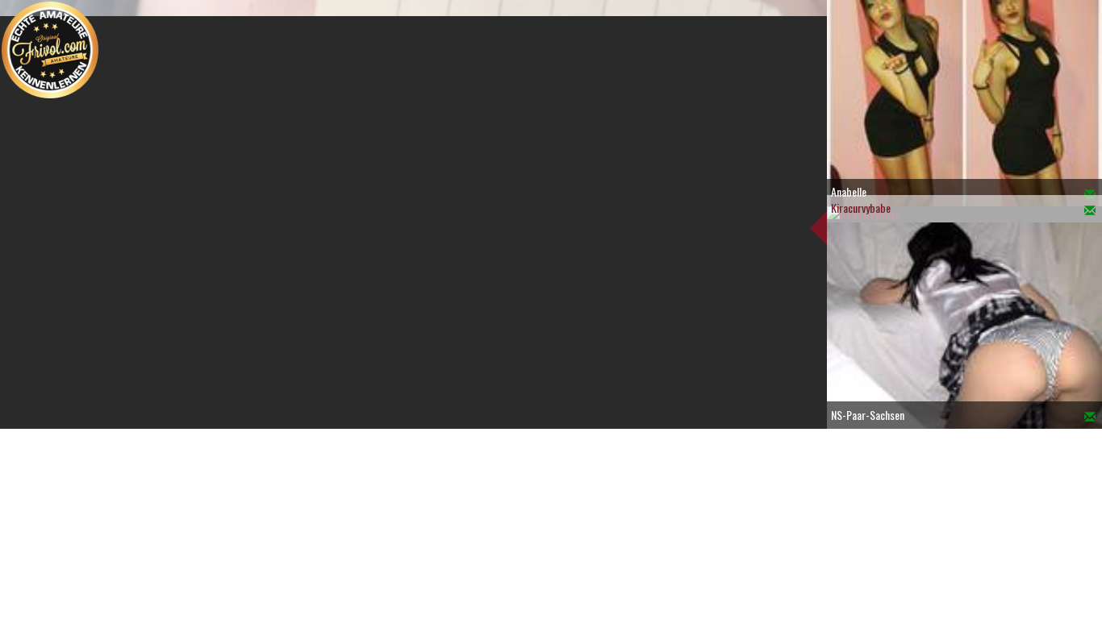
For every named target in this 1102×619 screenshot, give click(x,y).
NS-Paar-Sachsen (867, 414)
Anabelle (848, 191)
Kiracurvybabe (861, 207)
